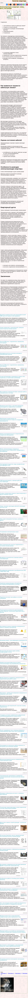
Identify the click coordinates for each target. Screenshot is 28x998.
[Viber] (21, 4)
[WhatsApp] (23, 4)
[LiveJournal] (18, 4)
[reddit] (16, 4)
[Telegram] (25, 4)
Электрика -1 (4, 973)
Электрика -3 (18, 973)
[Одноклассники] (9, 4)
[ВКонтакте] (7, 4)
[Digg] (14, 4)
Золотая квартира (20, 1)
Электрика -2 (11, 973)
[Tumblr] (19, 4)
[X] (10, 4)
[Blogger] (12, 4)
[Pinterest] (27, 4)
